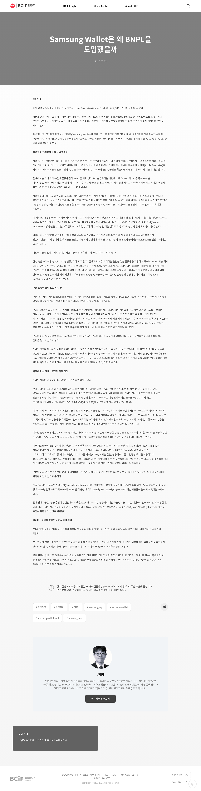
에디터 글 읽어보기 (100, 698)
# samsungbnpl (74, 618)
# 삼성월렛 (41, 607)
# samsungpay (94, 607)
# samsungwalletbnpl (47, 618)
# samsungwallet (119, 607)
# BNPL (76, 607)
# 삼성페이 (59, 607)
